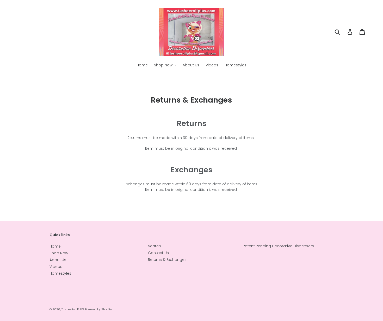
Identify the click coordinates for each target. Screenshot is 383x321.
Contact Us (158, 252)
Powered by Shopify (98, 309)
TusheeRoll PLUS (72, 309)
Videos (56, 266)
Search (154, 246)
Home (55, 246)
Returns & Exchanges (167, 259)
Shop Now (59, 253)
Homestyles (60, 273)
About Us (58, 259)
